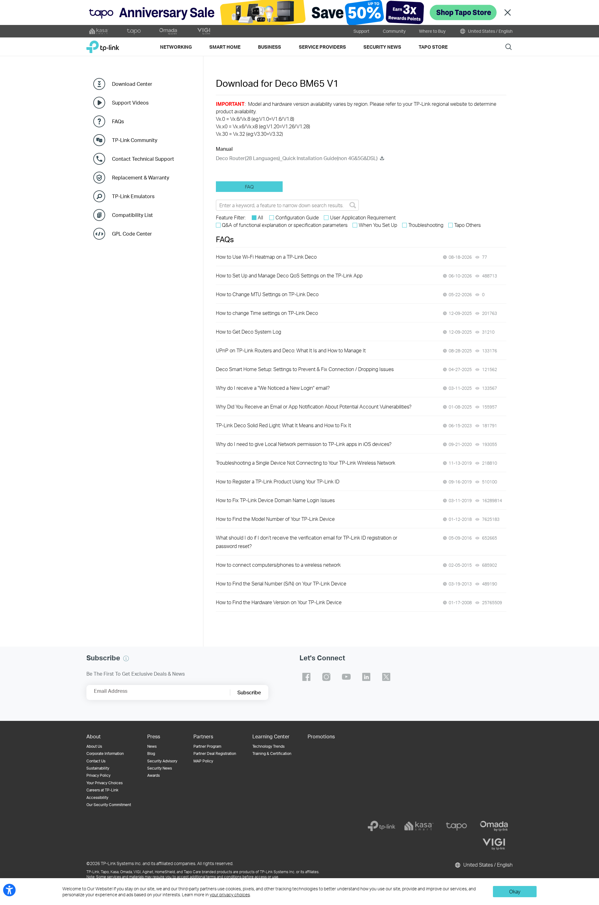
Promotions (321, 736)
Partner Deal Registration (214, 753)
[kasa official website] (98, 31)
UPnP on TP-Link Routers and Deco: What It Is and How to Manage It (291, 350)
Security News (159, 768)
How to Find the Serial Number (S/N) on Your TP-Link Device (281, 583)
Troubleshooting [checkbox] (425, 225)
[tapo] (456, 826)
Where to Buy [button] (432, 31)
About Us (94, 746)
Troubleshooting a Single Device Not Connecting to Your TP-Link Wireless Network (305, 462)
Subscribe (249, 692)
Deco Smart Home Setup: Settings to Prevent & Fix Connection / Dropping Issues (305, 369)
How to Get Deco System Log (248, 331)
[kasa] (419, 826)
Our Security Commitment (108, 804)
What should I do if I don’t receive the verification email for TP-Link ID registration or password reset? (306, 541)
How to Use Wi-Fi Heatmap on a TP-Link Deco (266, 256)
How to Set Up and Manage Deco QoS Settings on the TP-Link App (289, 275)
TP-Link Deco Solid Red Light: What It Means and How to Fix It (283, 425)
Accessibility (97, 797)
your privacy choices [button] (230, 894)
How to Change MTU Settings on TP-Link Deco (267, 294)
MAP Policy (203, 761)
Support (361, 31)
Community (394, 31)
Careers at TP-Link (102, 790)
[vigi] (494, 844)
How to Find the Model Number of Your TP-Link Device (275, 519)
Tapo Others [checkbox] (467, 225)
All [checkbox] (260, 217)
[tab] (249, 187)
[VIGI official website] (203, 31)
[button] (126, 658)
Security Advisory (162, 761)
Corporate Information (105, 753)
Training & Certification (271, 753)
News (152, 746)
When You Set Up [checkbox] (378, 225)
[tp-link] (381, 826)
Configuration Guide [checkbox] (297, 217)
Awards (153, 775)
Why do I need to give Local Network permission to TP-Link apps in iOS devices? (304, 444)
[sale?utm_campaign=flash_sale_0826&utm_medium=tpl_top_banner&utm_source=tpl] (299, 12)
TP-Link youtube (346, 677)
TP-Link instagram (326, 677)
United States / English (490, 31)
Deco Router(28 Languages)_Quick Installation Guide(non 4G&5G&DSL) (296, 158)
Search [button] (508, 46)
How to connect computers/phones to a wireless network (278, 564)
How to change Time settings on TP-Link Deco (267, 313)
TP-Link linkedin (366, 677)
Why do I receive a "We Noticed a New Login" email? (273, 387)
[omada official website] (168, 31)
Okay (514, 891)
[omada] (494, 826)
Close (508, 12)
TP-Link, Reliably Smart (102, 44)
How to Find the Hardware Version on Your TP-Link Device (279, 602)
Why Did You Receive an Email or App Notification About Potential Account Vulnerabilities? (314, 406)
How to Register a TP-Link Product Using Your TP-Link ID (277, 481)
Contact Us (95, 761)
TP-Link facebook (306, 677)
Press (153, 736)
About (93, 736)
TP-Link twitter (386, 677)
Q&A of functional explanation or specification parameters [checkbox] (285, 225)
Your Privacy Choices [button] (104, 782)
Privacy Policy (98, 775)
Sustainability (97, 768)
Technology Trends (268, 746)
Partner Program (207, 746)
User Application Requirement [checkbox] (363, 217)
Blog (151, 753)
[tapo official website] (133, 31)
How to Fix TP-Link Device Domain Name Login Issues (275, 500)
